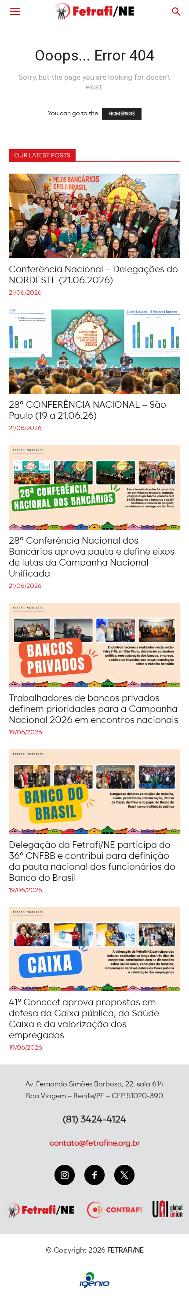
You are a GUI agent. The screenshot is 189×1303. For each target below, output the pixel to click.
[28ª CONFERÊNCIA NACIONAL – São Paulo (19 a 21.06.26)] (94, 352)
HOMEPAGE (122, 113)
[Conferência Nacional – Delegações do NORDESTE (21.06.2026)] (94, 216)
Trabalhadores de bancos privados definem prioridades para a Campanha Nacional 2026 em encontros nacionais (93, 709)
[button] (176, 12)
